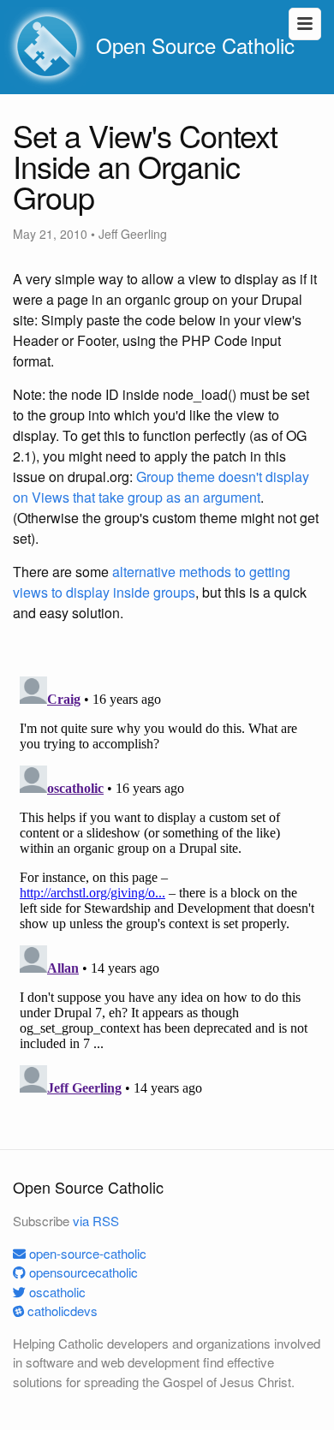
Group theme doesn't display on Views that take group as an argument (161, 487)
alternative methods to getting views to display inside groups (151, 582)
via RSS (96, 1221)
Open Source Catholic (192, 45)
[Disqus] (167, 884)
